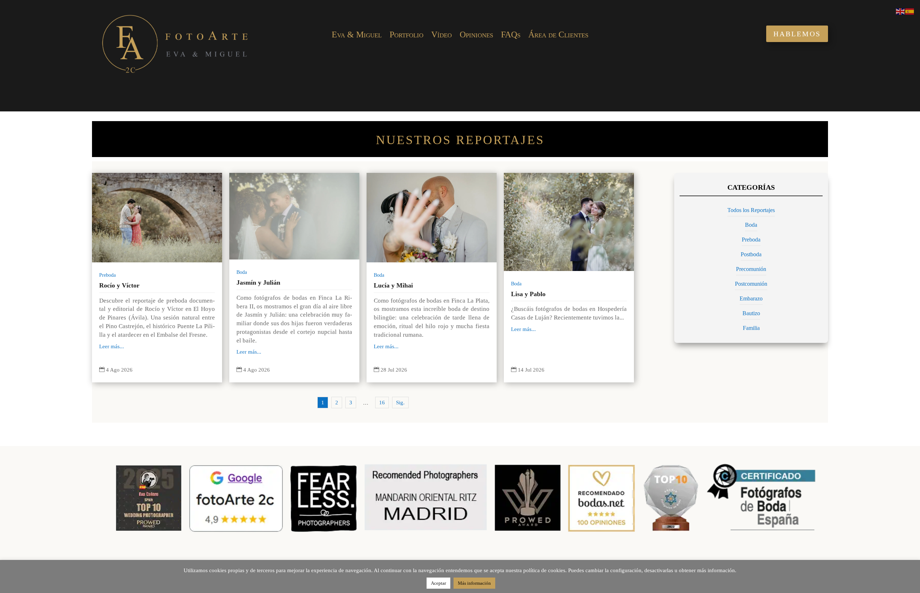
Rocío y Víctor (119, 285)
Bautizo (751, 313)
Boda (241, 272)
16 (382, 402)
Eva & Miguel (357, 35)
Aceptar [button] (438, 583)
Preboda (107, 275)
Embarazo (751, 298)
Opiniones (476, 35)
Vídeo (441, 35)
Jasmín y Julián (258, 282)
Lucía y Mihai (393, 285)
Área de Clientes (558, 35)
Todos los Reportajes (751, 210)
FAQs (510, 35)
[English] (900, 11)
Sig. (400, 402)
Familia (751, 328)
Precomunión (751, 269)
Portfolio (406, 35)
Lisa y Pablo (528, 294)
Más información (474, 583)
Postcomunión (751, 284)
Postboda (751, 254)
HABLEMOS (797, 34)
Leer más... (111, 346)
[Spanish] (910, 11)
